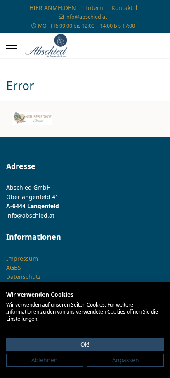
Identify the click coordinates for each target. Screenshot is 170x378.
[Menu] (11, 45)
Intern (94, 8)
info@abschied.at (86, 16)
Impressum (22, 258)
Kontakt (121, 8)
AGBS (13, 267)
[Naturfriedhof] (32, 118)
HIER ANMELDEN (52, 8)
